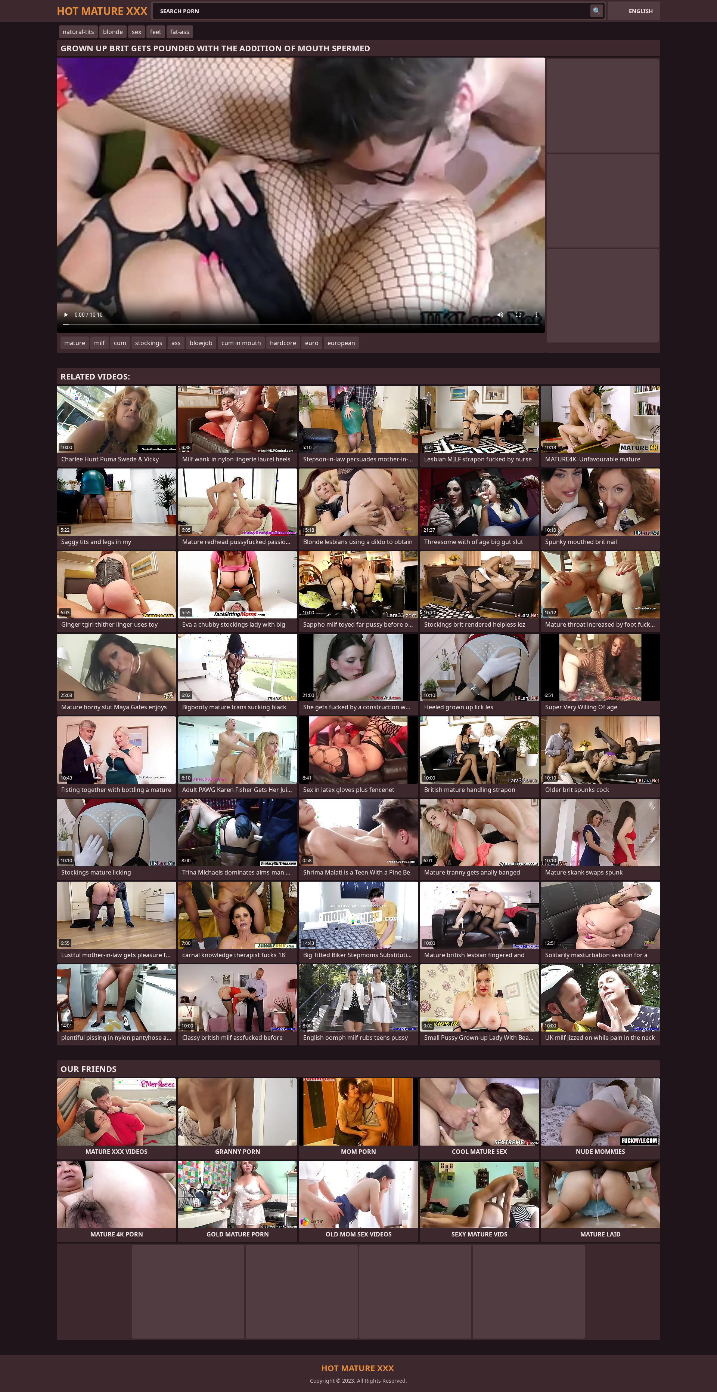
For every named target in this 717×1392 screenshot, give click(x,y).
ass (176, 343)
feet (155, 32)
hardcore (283, 343)
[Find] (596, 10)
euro (312, 343)
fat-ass (179, 32)
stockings (148, 343)
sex (136, 32)
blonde (113, 32)
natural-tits (78, 32)
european (341, 343)
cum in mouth (241, 343)
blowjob (201, 343)
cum (120, 343)
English (641, 11)
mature (74, 343)
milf (99, 343)
